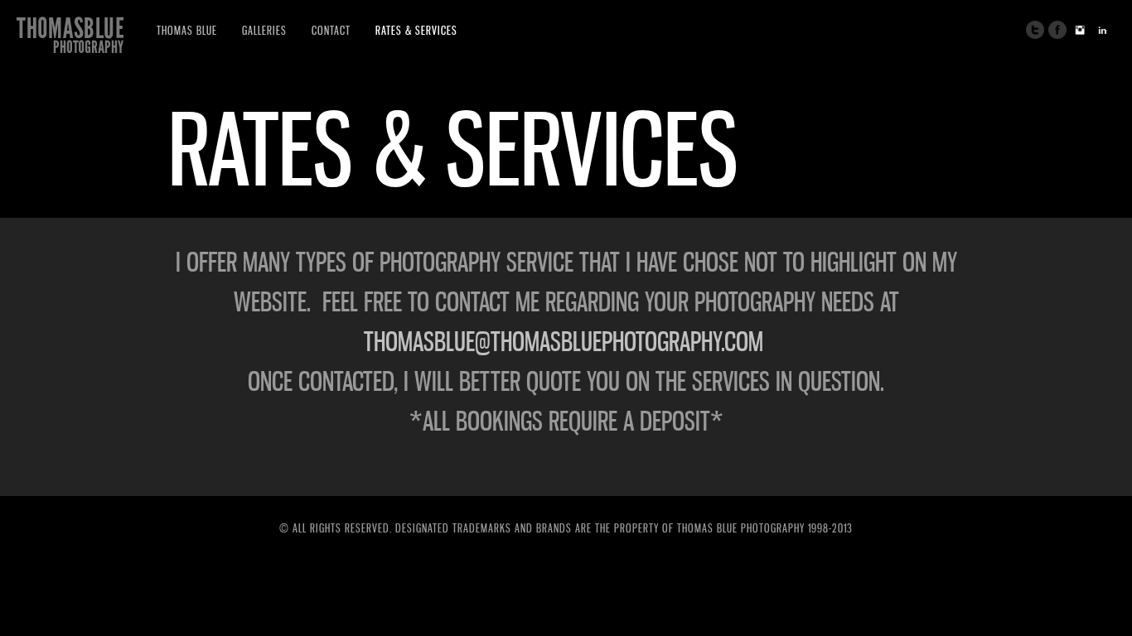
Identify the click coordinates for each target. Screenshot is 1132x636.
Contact (331, 30)
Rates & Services (416, 30)
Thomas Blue (187, 30)
